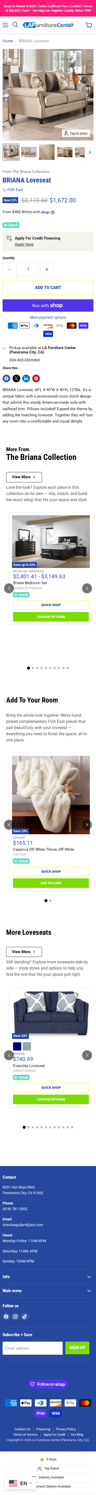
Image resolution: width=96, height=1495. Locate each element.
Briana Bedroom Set (30, 583)
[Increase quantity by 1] (47, 269)
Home (8, 41)
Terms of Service (25, 1434)
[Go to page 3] (37, 668)
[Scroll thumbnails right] (89, 152)
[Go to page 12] (72, 1127)
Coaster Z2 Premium (27, 588)
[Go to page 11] (68, 1127)
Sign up (77, 1347)
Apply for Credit (54, 1434)
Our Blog (77, 1434)
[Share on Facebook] (6, 378)
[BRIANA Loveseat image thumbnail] (11, 152)
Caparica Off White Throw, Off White (43, 849)
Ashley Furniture (24, 1070)
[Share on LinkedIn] (26, 378)
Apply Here (24, 244)
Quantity (9, 258)
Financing (43, 1429)
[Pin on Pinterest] (36, 378)
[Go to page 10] (68, 668)
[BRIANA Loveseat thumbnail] (29, 152)
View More (21, 477)
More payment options (48, 317)
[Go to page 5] (46, 668)
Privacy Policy (66, 1429)
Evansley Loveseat (29, 1065)
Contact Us (22, 1429)
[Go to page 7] (55, 668)
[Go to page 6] (50, 668)
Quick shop (51, 605)
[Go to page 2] (33, 668)
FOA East (15, 189)
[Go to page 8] (59, 668)
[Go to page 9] (63, 668)
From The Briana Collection (26, 172)
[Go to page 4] (41, 668)
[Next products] (87, 588)
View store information (24, 359)
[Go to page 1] (28, 668)
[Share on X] (16, 378)
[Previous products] (9, 588)
